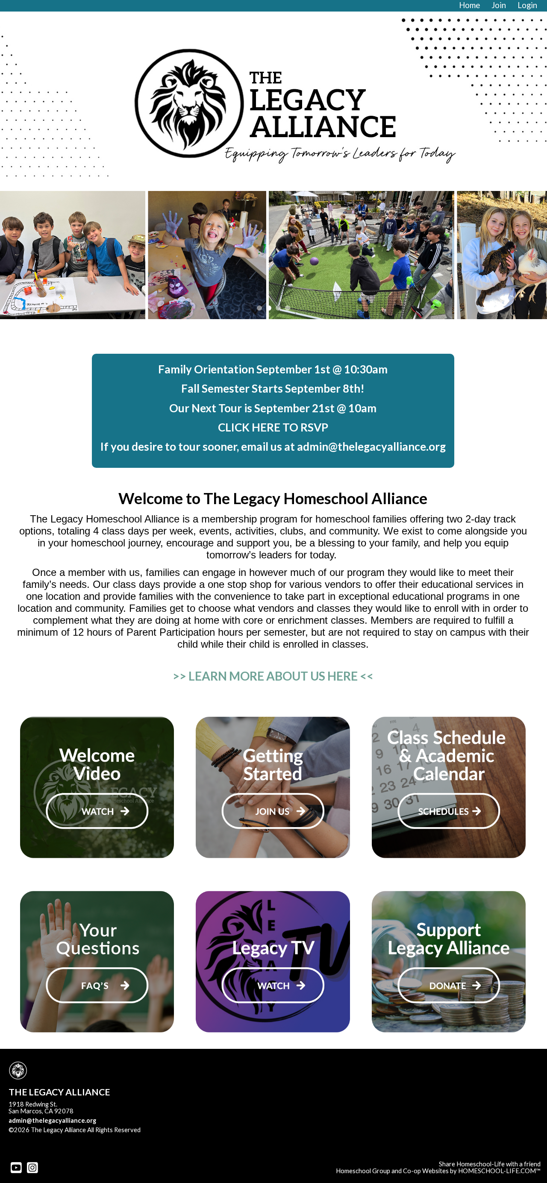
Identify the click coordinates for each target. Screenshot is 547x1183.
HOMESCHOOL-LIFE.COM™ (499, 1170)
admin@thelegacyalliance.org (52, 1120)
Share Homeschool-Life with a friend (490, 1164)
